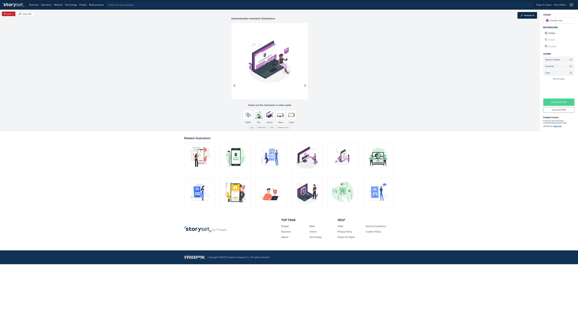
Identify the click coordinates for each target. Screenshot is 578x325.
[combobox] (320, 5)
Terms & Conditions (376, 226)
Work (312, 226)
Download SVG (559, 102)
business (34, 4)
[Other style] (248, 115)
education (46, 4)
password (262, 127)
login (252, 127)
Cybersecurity (283, 127)
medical (58, 4)
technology (71, 4)
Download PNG (559, 109)
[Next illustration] (305, 85)
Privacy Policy (345, 231)
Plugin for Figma (346, 237)
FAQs (340, 226)
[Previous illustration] (234, 85)
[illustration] (235, 158)
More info (557, 126)
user (271, 127)
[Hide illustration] (571, 59)
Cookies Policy (373, 231)
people (83, 4)
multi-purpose (96, 4)
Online (313, 231)
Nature (284, 237)
